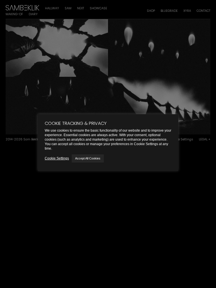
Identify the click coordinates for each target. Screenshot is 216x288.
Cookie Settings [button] (57, 158)
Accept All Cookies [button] (87, 158)
